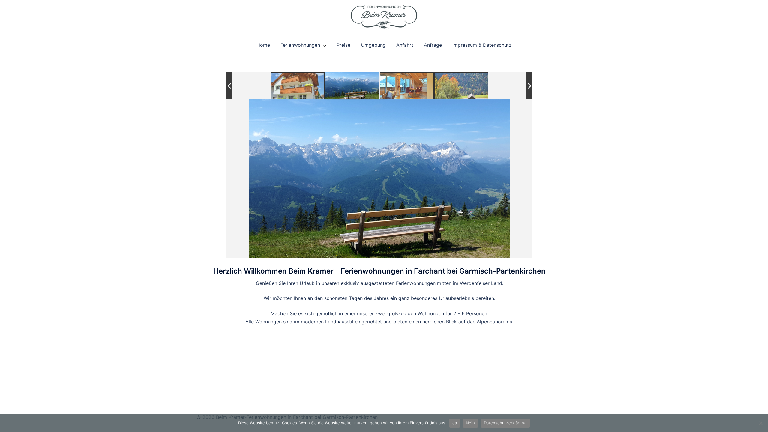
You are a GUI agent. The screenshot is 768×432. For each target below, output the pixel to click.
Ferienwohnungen (300, 45)
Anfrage (433, 45)
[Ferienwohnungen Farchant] (298, 86)
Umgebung (373, 45)
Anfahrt (404, 45)
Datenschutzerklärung (505, 422)
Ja (454, 422)
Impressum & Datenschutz (482, 45)
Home (263, 45)
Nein (470, 422)
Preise (343, 45)
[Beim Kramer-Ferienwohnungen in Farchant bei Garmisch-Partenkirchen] (383, 14)
